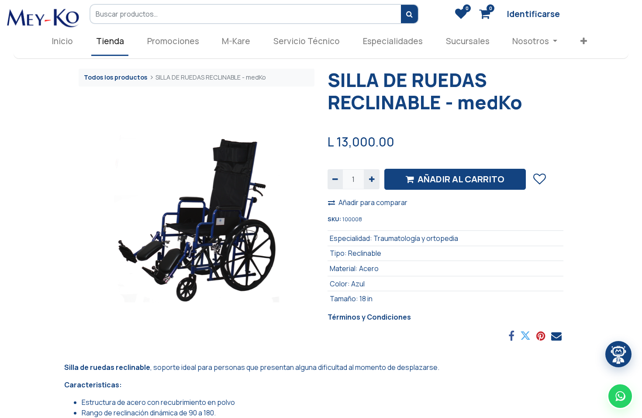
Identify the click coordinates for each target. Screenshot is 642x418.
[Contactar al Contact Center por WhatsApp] (620, 396)
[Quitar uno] (335, 179)
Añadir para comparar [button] (372, 202)
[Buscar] (410, 14)
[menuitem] (62, 43)
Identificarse (533, 14)
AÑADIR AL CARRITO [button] (461, 179)
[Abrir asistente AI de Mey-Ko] (618, 354)
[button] (584, 43)
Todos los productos (115, 77)
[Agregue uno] (371, 179)
